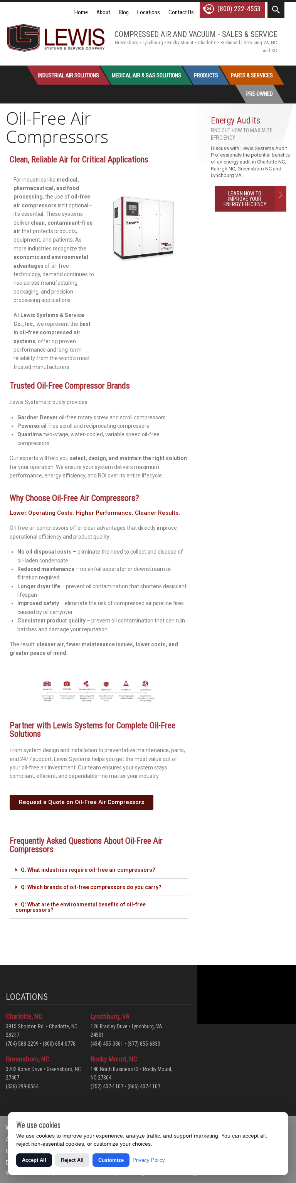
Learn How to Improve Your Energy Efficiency (245, 198)
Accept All (34, 1160)
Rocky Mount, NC (114, 1059)
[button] (99, 870)
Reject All (72, 1160)
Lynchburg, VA (110, 1016)
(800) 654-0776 (59, 1044)
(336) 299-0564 (22, 1086)
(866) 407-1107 (144, 1086)
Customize (111, 1160)
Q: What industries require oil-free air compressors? (88, 870)
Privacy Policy (149, 1160)
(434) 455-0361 (107, 1044)
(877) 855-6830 (144, 1044)
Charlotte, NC (24, 1016)
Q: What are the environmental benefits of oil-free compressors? (80, 907)
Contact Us (181, 12)
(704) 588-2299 (22, 1044)
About (103, 12)
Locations (148, 12)
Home (81, 12)
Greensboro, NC (27, 1059)
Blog (124, 12)
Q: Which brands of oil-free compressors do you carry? (91, 887)
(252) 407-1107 (107, 1086)
